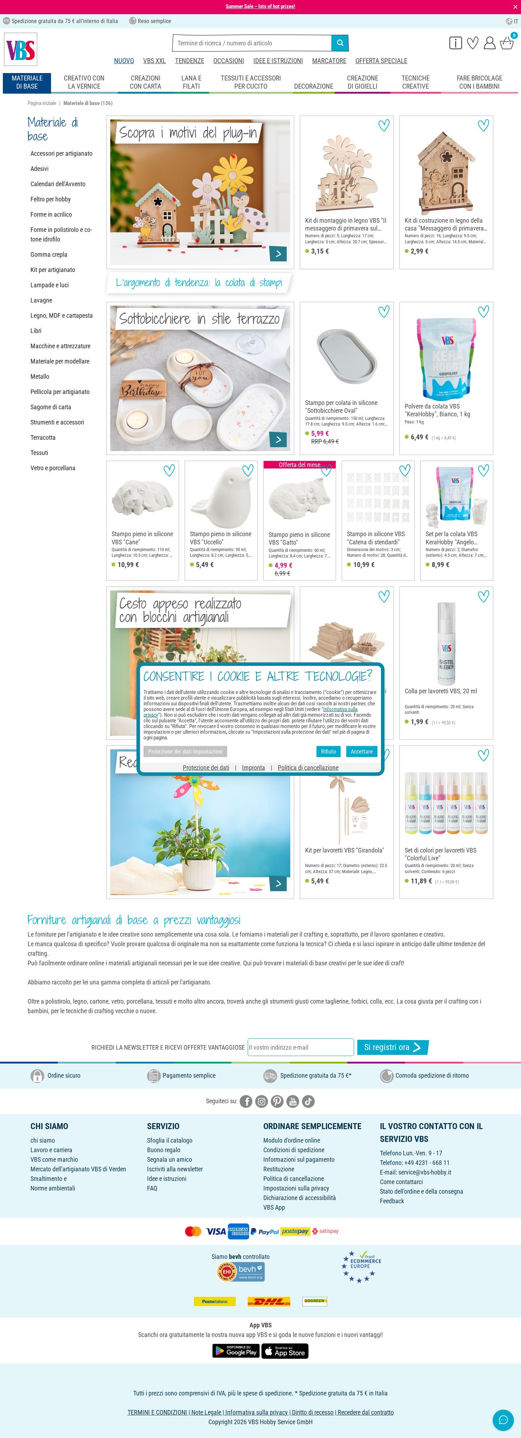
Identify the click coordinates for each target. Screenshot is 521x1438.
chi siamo (42, 1140)
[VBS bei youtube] (293, 1101)
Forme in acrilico (51, 214)
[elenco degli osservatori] (472, 42)
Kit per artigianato (52, 269)
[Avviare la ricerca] (340, 43)
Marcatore (329, 61)
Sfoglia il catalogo (169, 1140)
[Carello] (506, 42)
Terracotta (43, 437)
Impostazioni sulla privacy (296, 1188)
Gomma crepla (48, 254)
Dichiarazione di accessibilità (299, 1197)
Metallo (39, 376)
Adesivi (39, 168)
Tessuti (39, 452)
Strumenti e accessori (57, 422)
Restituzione (278, 1169)
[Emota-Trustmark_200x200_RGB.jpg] (361, 1266)
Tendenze (189, 61)
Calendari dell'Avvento (57, 184)
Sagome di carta (50, 407)
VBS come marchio (54, 1159)
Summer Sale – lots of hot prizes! (260, 6)
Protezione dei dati (206, 767)
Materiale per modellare (59, 361)
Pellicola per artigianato (60, 391)
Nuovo (124, 61)
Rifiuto (328, 751)
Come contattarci (401, 1182)
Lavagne (41, 300)
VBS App (274, 1207)
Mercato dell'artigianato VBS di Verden (78, 1169)
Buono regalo (163, 1150)
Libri (35, 330)
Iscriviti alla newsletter (175, 1169)
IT (516, 21)
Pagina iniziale (42, 103)
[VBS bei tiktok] (308, 1101)
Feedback (392, 1201)
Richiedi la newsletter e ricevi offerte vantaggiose (168, 1047)
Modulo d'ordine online (291, 1140)
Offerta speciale (381, 61)
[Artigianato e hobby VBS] (20, 49)
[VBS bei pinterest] (277, 1101)
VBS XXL (154, 61)
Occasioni (228, 61)
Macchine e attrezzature (60, 346)
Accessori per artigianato (61, 153)
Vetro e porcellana (52, 468)
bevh (235, 1256)
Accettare (362, 751)
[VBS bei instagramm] (261, 1101)
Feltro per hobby (50, 199)
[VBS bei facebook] (246, 1101)
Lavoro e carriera (51, 1150)
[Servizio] (455, 42)
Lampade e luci (49, 285)
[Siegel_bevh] (241, 1271)
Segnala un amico (169, 1159)
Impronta (253, 767)
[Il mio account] (489, 42)
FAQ (152, 1188)
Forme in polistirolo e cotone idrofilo (61, 234)
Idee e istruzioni (278, 61)
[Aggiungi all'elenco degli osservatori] (384, 125)
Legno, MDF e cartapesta (61, 315)
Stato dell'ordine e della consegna (421, 1191)
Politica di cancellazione (293, 1178)
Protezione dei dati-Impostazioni (185, 751)
